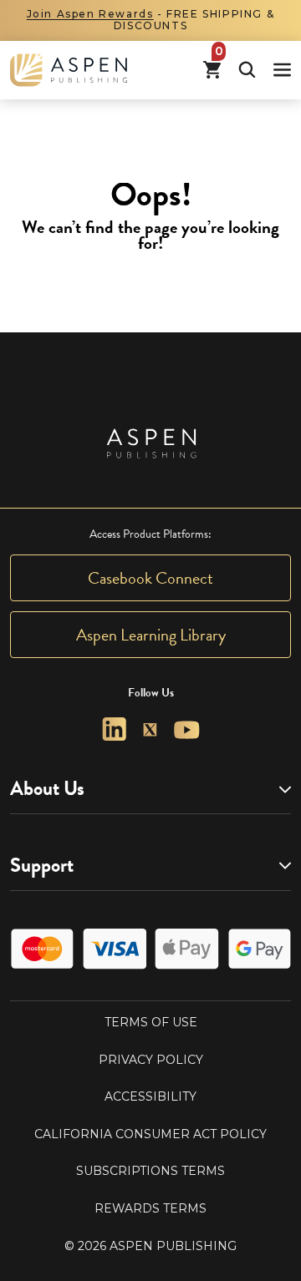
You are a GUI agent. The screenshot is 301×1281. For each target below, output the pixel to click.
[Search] (247, 69)
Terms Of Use (151, 1022)
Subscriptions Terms (150, 1170)
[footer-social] (114, 729)
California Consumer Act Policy (150, 1134)
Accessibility (150, 1096)
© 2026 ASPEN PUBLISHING (150, 1245)
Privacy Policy (151, 1059)
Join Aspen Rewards (90, 14)
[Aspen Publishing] (68, 70)
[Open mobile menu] (282, 69)
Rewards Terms (150, 1208)
